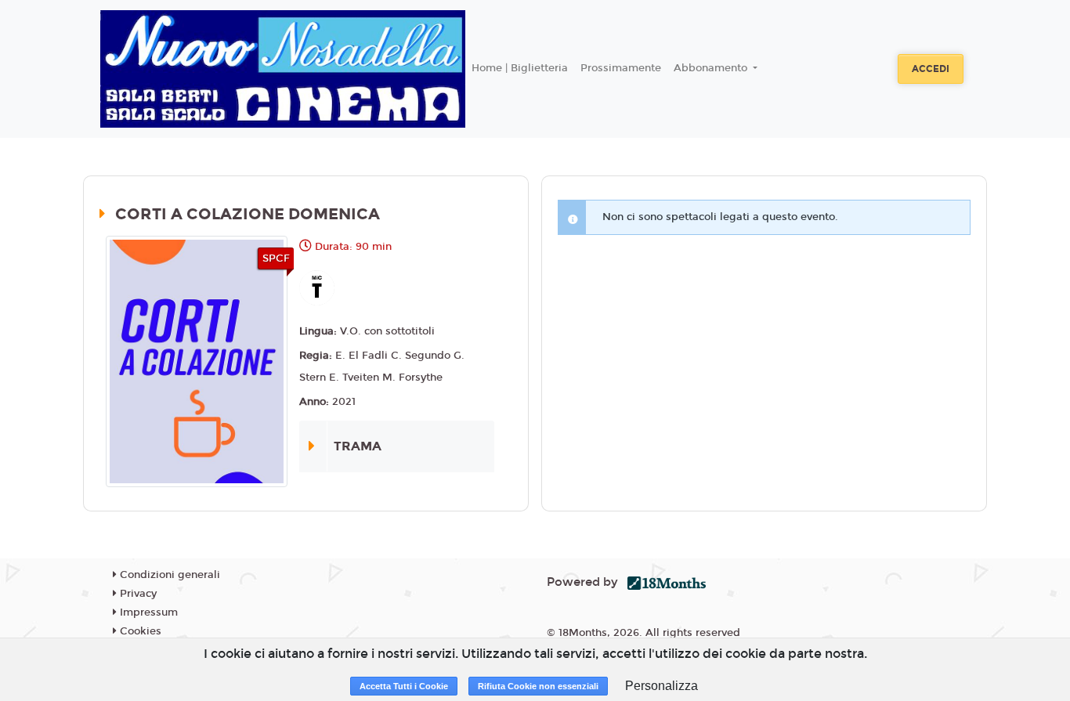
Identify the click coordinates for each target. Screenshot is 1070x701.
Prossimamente (620, 68)
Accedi (930, 68)
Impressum (147, 612)
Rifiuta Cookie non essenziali (538, 686)
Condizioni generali (168, 575)
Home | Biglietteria (520, 68)
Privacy (137, 593)
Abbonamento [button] (712, 68)
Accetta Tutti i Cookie (404, 686)
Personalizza (661, 685)
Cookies (139, 631)
